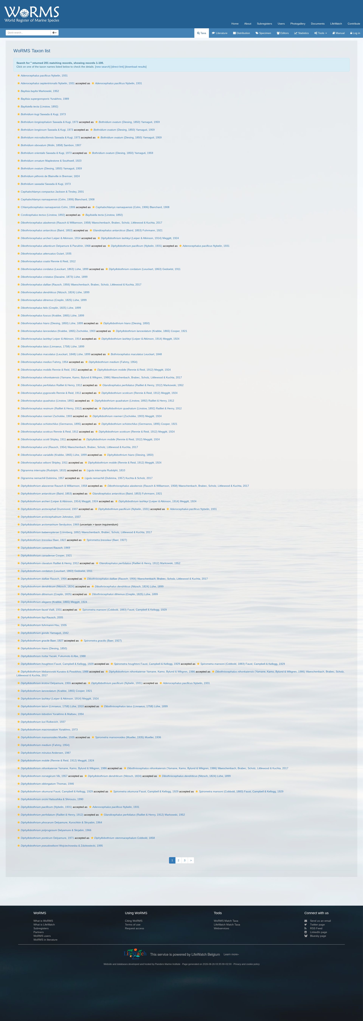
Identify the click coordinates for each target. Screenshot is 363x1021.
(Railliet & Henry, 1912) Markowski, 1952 (143, 385)
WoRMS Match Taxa (226, 920)
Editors (284, 33)
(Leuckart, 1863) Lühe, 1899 (54, 269)
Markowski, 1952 (40, 91)
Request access (134, 928)
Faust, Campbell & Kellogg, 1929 (57, 663)
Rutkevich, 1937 (43, 721)
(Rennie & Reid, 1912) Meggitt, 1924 (134, 369)
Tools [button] (321, 33)
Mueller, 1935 (48, 737)
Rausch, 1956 (44, 578)
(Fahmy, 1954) (113, 361)
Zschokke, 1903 (46, 416)
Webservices (221, 928)
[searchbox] (27, 32)
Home (235, 23)
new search (103, 66)
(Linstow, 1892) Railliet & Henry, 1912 (134, 400)
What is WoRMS (43, 920)
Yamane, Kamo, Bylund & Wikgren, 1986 (152, 671)
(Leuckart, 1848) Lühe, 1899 (55, 354)
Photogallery (297, 23)
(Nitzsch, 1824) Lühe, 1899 (55, 292)
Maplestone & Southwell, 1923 (51, 160)
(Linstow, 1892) (39, 106)
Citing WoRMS (133, 920)
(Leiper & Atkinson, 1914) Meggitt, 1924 (140, 238)
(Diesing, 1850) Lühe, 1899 (52, 323)
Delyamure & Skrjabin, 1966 (56, 830)
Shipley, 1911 (43, 439)
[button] (18, 75)
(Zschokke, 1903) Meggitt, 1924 (127, 416)
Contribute (354, 23)
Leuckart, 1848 (136, 354)
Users (281, 23)
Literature (221, 33)
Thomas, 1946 (47, 783)
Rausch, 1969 (45, 547)
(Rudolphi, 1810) (43, 470)
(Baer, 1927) (107, 539)
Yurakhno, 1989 (45, 98)
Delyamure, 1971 (47, 837)
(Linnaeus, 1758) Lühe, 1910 (52, 706)
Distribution (243, 33)
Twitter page (317, 924)
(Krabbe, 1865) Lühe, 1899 (52, 315)
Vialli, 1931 (41, 609)
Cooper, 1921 (46, 555)
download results (136, 66)
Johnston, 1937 (51, 516)
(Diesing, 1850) (126, 323)
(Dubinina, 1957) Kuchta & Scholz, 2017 (119, 478)
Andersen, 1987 (46, 752)
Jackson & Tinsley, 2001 (52, 191)
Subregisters (264, 23)
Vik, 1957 (44, 775)
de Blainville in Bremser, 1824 (50, 176)
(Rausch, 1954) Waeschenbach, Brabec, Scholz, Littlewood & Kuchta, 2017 (79, 447)
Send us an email (320, 920)
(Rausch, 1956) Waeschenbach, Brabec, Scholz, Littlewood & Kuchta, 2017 (81, 284)
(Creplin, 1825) (46, 594)
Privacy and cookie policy (246, 964)
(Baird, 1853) (47, 230)
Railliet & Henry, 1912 (51, 385)
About (247, 23)
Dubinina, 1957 (42, 478)
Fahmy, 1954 (44, 361)
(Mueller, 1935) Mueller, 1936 (128, 737)
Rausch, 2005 (42, 617)
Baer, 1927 (43, 539)
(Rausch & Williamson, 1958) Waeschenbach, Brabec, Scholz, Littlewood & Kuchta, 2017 (91, 222)
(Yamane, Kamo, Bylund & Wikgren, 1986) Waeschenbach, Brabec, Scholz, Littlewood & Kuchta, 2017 (101, 377)
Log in (356, 33)
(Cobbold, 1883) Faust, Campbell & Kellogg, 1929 (124, 609)
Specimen (264, 33)
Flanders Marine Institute (167, 964)
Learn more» (231, 954)
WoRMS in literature (45, 939)
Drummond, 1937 (49, 508)
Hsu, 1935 (44, 625)
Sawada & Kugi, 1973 (43, 114)
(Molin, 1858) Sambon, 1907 (51, 145)
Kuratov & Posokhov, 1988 (54, 671)
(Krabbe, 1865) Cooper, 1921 (151, 330)
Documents (318, 23)
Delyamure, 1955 (46, 683)
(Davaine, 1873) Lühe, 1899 (54, 276)
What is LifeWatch (44, 924)
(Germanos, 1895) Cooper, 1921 (139, 423)
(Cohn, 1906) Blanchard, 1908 (58, 199)
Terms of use (132, 924)
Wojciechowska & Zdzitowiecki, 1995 (62, 845)
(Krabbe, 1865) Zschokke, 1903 (58, 330)
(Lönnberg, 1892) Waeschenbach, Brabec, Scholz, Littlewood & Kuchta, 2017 (86, 532)
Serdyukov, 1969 (50, 524)
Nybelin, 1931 (44, 75)
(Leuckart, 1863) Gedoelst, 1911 (145, 269)
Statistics (303, 33)
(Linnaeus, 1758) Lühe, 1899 (52, 346)
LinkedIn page (318, 932)
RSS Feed (316, 928)
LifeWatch (336, 23)
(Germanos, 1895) (51, 423)
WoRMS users (42, 935)
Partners (38, 932)
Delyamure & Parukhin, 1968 (56, 245)
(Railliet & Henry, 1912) (51, 408)
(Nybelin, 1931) (136, 245)
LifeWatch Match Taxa (227, 924)
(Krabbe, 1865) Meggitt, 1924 (54, 601)
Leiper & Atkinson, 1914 (51, 238)
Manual (340, 33)
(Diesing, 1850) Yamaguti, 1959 (129, 121)
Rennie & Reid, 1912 (48, 261)
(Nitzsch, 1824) (47, 586)
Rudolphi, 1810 (106, 470)
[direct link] (117, 66)
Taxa (203, 33)
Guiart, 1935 (46, 253)
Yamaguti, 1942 (45, 632)
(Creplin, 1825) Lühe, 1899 (54, 300)
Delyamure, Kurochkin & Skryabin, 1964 (61, 822)
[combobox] (28, 32)
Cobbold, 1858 (124, 837)
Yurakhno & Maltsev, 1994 (52, 714)
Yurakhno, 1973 (49, 729)
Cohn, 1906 (48, 207)
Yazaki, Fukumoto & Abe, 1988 (53, 656)
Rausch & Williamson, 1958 (54, 485)
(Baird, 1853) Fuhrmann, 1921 (128, 230)
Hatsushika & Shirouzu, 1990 (52, 799)
